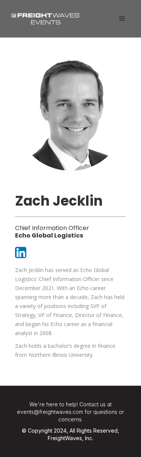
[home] (44, 16)
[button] (122, 19)
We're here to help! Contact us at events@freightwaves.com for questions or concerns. (70, 411)
